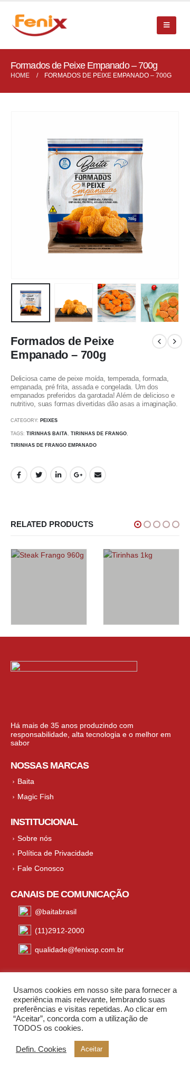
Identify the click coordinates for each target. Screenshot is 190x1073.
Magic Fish (35, 796)
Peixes (49, 420)
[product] (49, 587)
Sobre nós (34, 838)
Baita (25, 781)
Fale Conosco (40, 868)
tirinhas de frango (99, 433)
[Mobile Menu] (166, 25)
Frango (28, 603)
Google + (78, 474)
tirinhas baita (47, 433)
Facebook (19, 474)
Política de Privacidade (55, 853)
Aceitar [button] (91, 1049)
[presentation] (24, 195)
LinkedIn (58, 474)
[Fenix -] (40, 25)
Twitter (38, 474)
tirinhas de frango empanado (54, 445)
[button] (137, 524)
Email (97, 474)
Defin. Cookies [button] (41, 1049)
